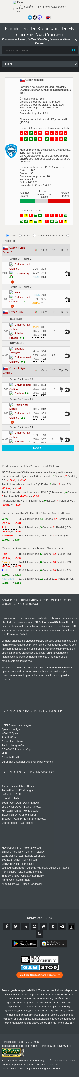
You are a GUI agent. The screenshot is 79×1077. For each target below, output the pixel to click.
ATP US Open (9, 737)
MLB (4, 753)
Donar (5, 1068)
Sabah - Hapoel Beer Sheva (18, 786)
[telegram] (62, 926)
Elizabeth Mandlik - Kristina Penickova (24, 818)
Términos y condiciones (61, 1060)
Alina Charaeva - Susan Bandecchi (22, 884)
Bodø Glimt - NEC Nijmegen (18, 790)
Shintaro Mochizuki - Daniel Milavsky (23, 851)
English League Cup (13, 745)
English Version (20, 1068)
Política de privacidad (14, 1064)
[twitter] (16, 926)
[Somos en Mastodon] (39, 17)
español (28, 6)
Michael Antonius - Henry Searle (20, 810)
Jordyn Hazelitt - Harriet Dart (18, 863)
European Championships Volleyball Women (27, 761)
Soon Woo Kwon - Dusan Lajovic (20, 802)
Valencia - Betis (10, 798)
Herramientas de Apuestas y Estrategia (24, 1060)
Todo (13, 235)
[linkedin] (25, 926)
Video (26, 235)
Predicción (9, 240)
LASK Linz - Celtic (12, 794)
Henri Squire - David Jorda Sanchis (22, 871)
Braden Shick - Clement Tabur (19, 814)
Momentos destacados (50, 235)
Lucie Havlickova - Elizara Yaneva (21, 806)
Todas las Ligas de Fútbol (45, 1068)
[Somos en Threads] (35, 17)
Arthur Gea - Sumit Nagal (16, 879)
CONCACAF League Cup (16, 749)
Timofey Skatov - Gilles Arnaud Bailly (23, 875)
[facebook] (6, 926)
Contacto (53, 1064)
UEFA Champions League (16, 725)
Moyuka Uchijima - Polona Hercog (21, 847)
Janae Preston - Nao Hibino (17, 822)
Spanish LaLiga (11, 729)
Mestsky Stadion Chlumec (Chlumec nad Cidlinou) (44, 88)
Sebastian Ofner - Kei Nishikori (19, 859)
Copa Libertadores (12, 741)
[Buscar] (74, 50)
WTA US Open (10, 733)
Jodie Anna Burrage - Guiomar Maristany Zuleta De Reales (35, 867)
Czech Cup (16, 312)
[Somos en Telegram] (30, 17)
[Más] (11, 281)
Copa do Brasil (10, 757)
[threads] (71, 926)
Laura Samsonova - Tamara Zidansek (23, 855)
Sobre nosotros (37, 1064)
